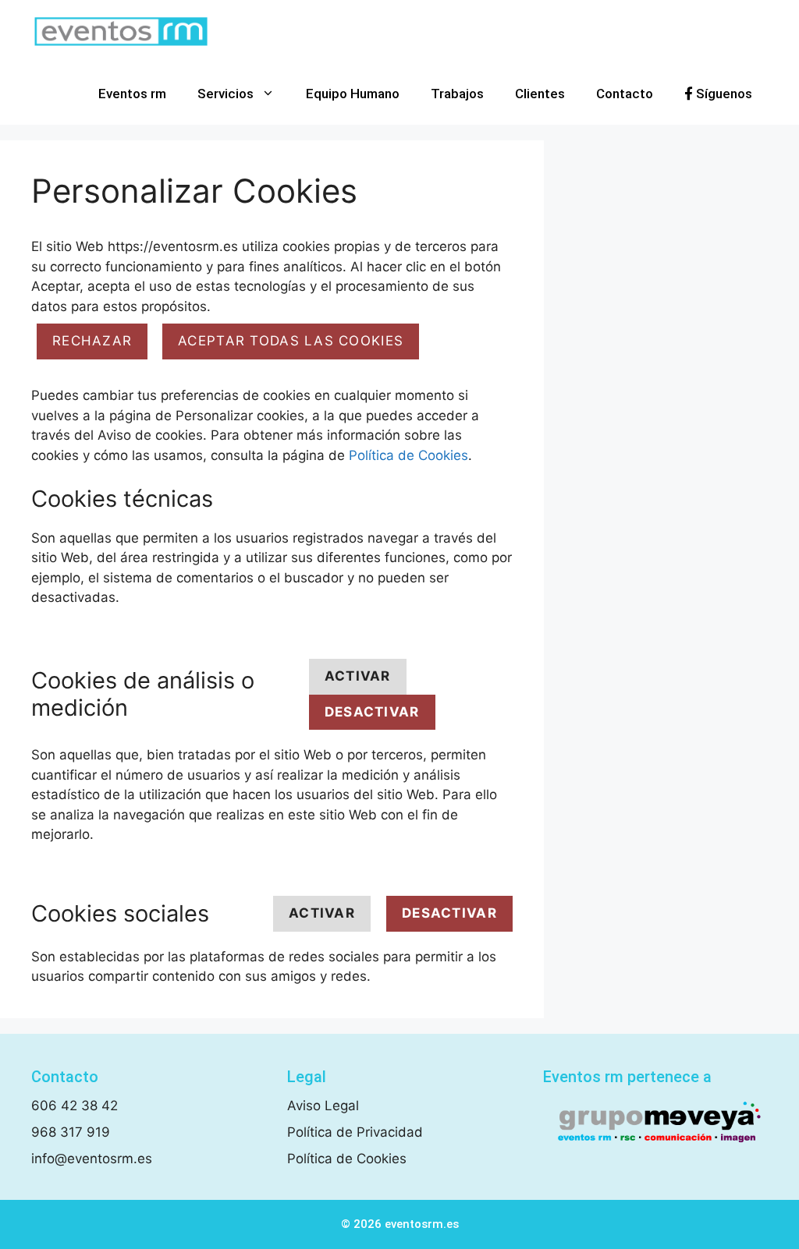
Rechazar (92, 341)
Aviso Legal (323, 1105)
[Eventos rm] (121, 31)
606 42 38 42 (74, 1105)
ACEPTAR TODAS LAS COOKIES (290, 341)
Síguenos (722, 93)
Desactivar (372, 712)
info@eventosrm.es (91, 1158)
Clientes (540, 93)
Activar (358, 676)
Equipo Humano (353, 93)
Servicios (225, 93)
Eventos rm (132, 93)
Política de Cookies (408, 455)
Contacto (624, 93)
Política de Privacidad (355, 1132)
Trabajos (457, 93)
